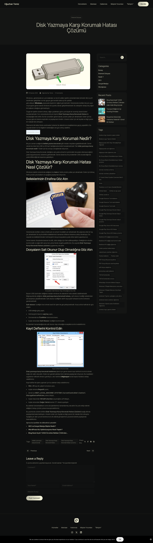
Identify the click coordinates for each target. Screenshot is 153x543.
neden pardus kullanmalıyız (107, 248)
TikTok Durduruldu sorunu (106, 279)
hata (55, 172)
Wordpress (102, 87)
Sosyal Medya (103, 83)
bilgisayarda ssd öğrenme (107, 148)
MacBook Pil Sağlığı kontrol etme (108, 237)
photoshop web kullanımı (106, 271)
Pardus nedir (115, 256)
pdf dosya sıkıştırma (105, 267)
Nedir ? (100, 77)
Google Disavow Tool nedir (107, 206)
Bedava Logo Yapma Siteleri (107, 139)
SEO (99, 80)
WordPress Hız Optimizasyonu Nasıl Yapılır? (45, 429)
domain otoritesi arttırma (106, 170)
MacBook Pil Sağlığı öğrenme (107, 244)
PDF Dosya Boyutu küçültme (107, 260)
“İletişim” (130, 4)
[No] (151, 539)
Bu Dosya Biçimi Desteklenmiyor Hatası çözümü (110, 161)
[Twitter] (85, 441)
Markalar (93, 4)
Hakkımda (103, 4)
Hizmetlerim (82, 4)
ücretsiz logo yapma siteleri (107, 309)
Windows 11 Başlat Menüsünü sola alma (110, 286)
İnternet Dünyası (76, 17)
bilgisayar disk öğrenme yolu (107, 152)
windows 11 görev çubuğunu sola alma (110, 296)
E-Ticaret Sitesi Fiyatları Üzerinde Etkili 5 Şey (111, 178)
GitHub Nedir (103, 191)
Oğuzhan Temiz (11, 4)
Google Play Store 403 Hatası (108, 229)
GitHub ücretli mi (104, 195)
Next (88, 451)
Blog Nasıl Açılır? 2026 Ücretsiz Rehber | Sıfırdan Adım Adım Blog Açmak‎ (115, 102)
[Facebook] (88, 441)
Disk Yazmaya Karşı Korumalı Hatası (51, 442)
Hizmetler (55, 528)
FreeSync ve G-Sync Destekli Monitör (110, 187)
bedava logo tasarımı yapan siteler (109, 135)
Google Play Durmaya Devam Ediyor (110, 210)
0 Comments (59, 93)
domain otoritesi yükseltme (107, 173)
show (37, 132)
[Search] (122, 57)
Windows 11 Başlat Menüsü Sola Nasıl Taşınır (110, 291)
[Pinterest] (91, 441)
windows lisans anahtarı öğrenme (109, 300)
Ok (120, 539)
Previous (34, 451)
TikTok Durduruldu (104, 275)
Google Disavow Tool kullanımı (108, 198)
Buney (100, 70)
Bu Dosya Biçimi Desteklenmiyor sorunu (111, 166)
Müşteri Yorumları (117, 4)
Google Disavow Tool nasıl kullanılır (109, 202)
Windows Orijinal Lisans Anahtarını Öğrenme (109, 305)
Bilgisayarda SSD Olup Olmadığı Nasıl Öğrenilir (110, 144)
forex (100, 183)
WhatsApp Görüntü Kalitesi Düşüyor (109, 282)
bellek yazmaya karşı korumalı (36, 442)
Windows (38, 103)
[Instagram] (72, 532)
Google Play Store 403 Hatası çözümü (110, 233)
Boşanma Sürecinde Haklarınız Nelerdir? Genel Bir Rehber (115, 119)
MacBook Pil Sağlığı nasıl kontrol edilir (110, 241)
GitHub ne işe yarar (115, 191)
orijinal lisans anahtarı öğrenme (108, 252)
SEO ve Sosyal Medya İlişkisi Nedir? (42, 426)
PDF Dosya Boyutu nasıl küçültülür (109, 263)
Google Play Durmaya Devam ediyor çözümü (110, 221)
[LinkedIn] (81, 532)
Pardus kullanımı (104, 256)
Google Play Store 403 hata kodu (109, 225)
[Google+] (94, 441)
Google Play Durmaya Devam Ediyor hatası (110, 215)
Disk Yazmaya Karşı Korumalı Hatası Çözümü (68, 442)
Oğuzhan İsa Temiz (47, 93)
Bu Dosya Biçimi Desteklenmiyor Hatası (110, 156)
